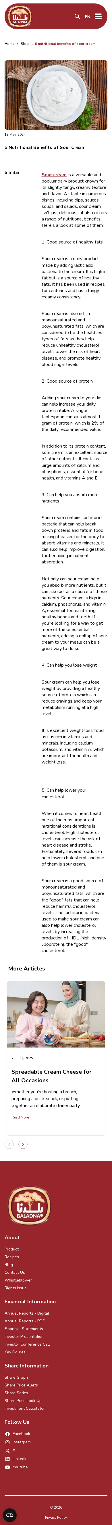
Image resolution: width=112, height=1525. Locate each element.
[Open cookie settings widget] (10, 1515)
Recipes (12, 1257)
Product (12, 1249)
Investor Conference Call (27, 1344)
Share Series (16, 1393)
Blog (25, 43)
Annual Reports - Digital (27, 1313)
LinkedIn (20, 1458)
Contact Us (15, 1272)
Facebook (21, 1433)
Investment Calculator (25, 1408)
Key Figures (15, 1352)
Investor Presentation (24, 1336)
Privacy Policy (56, 1517)
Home (9, 43)
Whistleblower (18, 1280)
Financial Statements (24, 1329)
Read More (20, 1117)
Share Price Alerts (21, 1385)
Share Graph (16, 1377)
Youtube (20, 1467)
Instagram (22, 1442)
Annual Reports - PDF (25, 1321)
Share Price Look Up (23, 1400)
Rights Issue (16, 1288)
